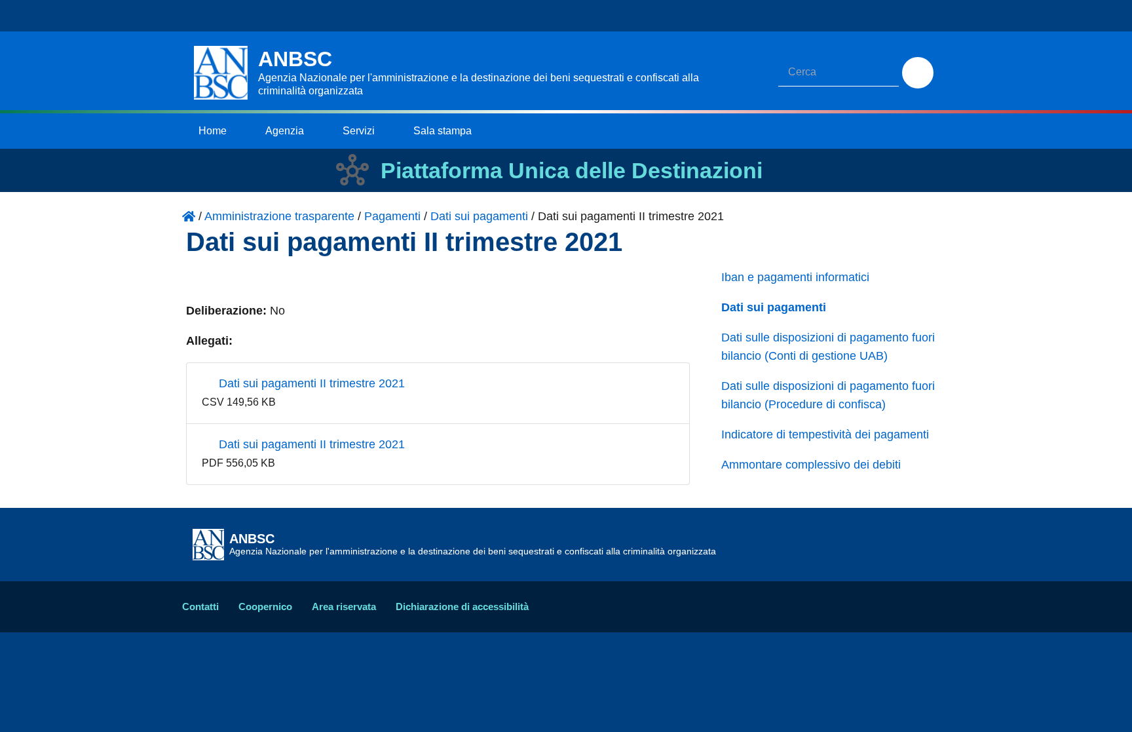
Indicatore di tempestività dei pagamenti (825, 434)
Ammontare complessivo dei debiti (811, 464)
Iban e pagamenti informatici (795, 277)
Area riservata (344, 606)
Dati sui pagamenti (773, 307)
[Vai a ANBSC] (188, 216)
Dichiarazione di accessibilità (462, 606)
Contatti (200, 606)
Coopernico (265, 606)
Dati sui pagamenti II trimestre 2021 (310, 383)
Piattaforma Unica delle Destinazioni (572, 170)
